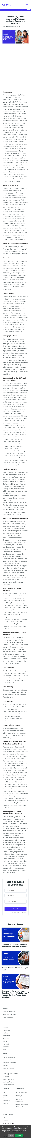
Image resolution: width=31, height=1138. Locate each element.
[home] (6, 4)
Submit (15, 909)
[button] (27, 4)
